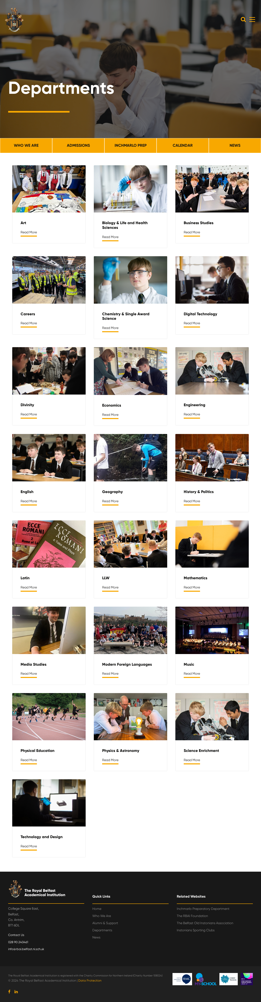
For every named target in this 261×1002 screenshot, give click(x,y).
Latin (25, 578)
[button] (243, 19)
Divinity (27, 405)
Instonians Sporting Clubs (196, 930)
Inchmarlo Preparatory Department (203, 909)
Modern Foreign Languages (127, 664)
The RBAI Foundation (192, 916)
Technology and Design (42, 836)
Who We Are (101, 916)
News (96, 937)
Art (23, 222)
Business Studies (198, 222)
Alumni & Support (105, 923)
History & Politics (199, 491)
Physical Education (37, 750)
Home (96, 909)
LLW (105, 578)
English (27, 491)
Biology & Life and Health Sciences (125, 225)
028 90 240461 (18, 942)
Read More (29, 232)
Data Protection (89, 980)
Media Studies (33, 664)
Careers (28, 314)
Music (189, 664)
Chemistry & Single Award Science (125, 316)
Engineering (194, 405)
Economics (111, 405)
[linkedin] (16, 992)
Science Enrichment (201, 750)
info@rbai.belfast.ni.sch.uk (26, 949)
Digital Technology (200, 314)
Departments (102, 930)
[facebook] (9, 992)
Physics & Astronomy (120, 750)
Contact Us (16, 935)
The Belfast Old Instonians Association (205, 923)
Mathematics (195, 578)
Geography (112, 491)
